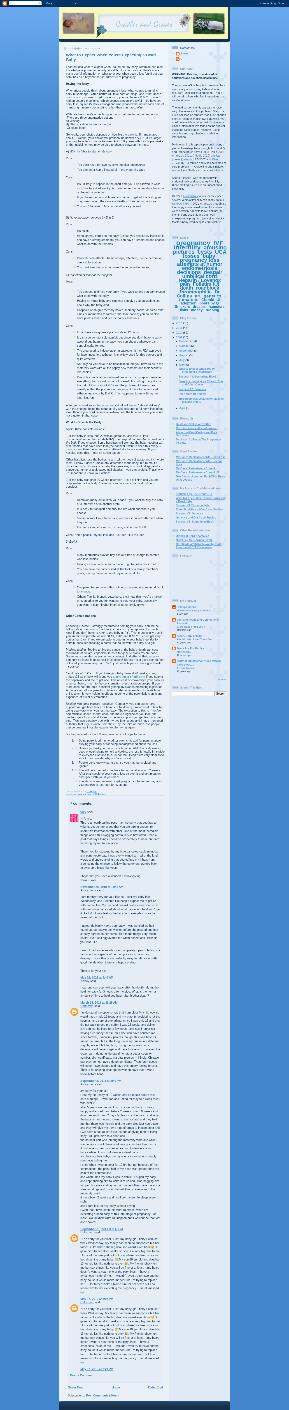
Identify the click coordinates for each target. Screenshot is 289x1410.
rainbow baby (180, 203)
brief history (190, 196)
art (198, 295)
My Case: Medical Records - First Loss (201, 457)
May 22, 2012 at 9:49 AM (96, 977)
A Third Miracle (186, 668)
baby (209, 256)
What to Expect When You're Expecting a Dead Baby (197, 370)
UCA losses (99, 794)
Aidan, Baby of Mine (189, 635)
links (184, 310)
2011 (179, 327)
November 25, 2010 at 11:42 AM (101, 887)
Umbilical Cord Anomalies (192, 536)
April (182, 408)
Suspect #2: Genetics (192, 389)
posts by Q (209, 303)
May (182, 364)
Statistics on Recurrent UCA (194, 494)
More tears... (184, 651)
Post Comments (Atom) (102, 1395)
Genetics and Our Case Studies (196, 517)
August (184, 355)
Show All (222, 679)
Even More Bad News (192, 393)
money (197, 310)
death (186, 288)
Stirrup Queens (186, 607)
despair (213, 272)
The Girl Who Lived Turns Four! (195, 639)
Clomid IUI (210, 300)
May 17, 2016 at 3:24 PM (96, 1369)
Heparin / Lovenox (200, 280)
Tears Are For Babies (190, 648)
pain (185, 284)
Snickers (182, 307)
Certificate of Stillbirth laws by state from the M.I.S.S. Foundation (198, 546)
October (184, 345)
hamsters (217, 307)
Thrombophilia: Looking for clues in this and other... (201, 400)
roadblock (207, 288)
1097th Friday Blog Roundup (194, 610)
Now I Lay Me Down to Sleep (194, 540)
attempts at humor (199, 264)
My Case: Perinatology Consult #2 (197, 472)
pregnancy (193, 243)
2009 (179, 337)
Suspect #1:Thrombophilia (193, 505)
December (186, 341)
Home (116, 1387)
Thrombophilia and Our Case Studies (199, 509)
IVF (218, 243)
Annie (184, 53)
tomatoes (188, 299)
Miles (215, 159)
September (186, 350)
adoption (188, 303)
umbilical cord (199, 276)
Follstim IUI (206, 284)
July (182, 360)
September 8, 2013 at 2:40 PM (100, 1081)
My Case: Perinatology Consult (196, 468)
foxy (83, 812)
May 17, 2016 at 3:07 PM (96, 1299)
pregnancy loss (82, 794)
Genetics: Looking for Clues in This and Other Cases (201, 383)
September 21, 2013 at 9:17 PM (101, 1229)
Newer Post (76, 1387)
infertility (187, 247)
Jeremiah (188, 159)
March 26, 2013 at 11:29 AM (99, 1002)
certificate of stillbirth (130, 676)
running (212, 310)
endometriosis (199, 268)
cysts (205, 252)
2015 (179, 323)
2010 (179, 332)
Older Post (155, 1387)
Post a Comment (81, 1375)
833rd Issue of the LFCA (191, 626)
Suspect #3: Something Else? (197, 376)
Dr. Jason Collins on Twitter (193, 424)
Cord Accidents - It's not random (196, 428)
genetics (212, 296)
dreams (199, 307)
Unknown (86, 1006)
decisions (189, 272)
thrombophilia (196, 291)
